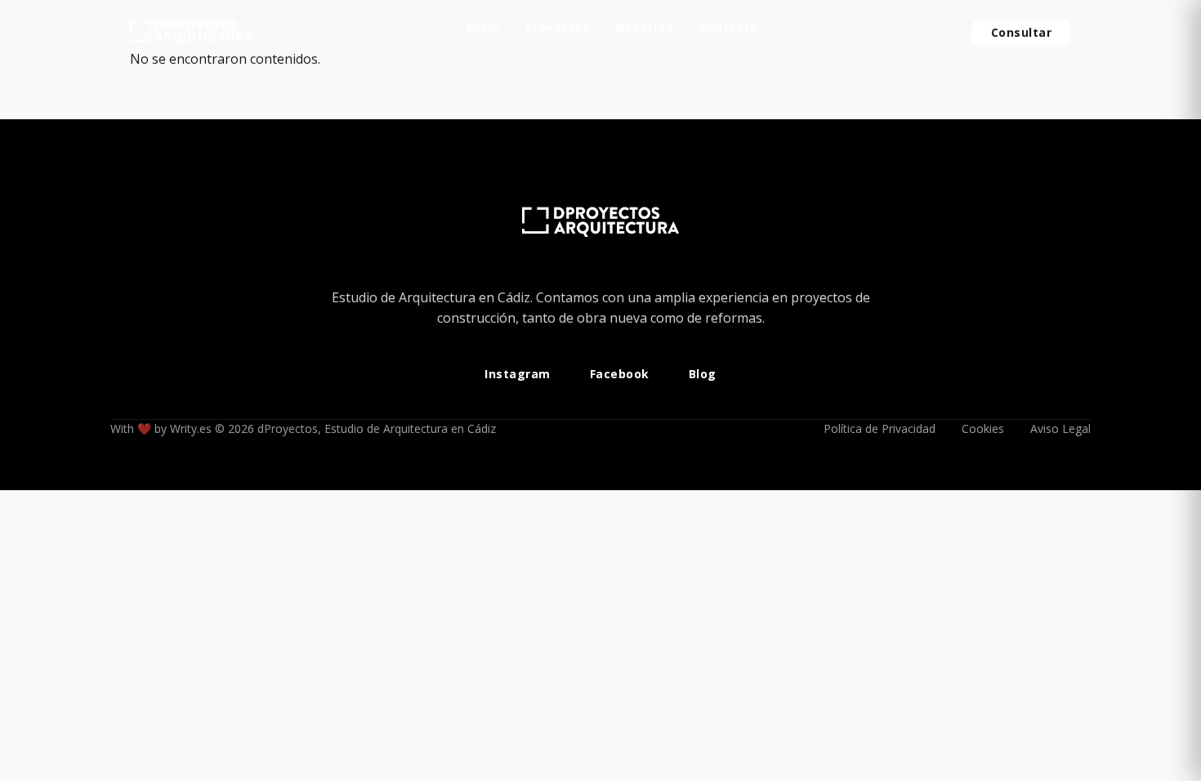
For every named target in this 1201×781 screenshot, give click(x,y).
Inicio (483, 28)
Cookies (983, 428)
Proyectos (558, 28)
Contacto (728, 28)
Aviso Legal (1060, 428)
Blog (703, 374)
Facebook (620, 374)
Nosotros (644, 28)
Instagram (517, 374)
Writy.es (191, 428)
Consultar (1021, 32)
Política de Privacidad (879, 428)
